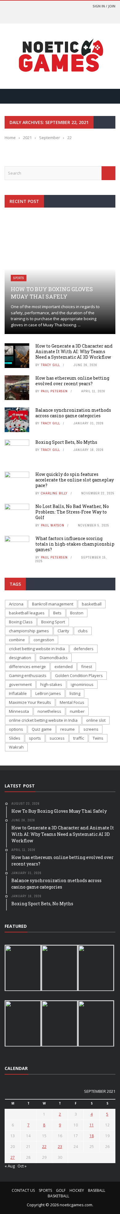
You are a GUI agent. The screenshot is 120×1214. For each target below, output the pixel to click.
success (57, 738)
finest (86, 666)
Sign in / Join (104, 6)
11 (92, 1125)
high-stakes (51, 684)
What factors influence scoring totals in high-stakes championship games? (74, 543)
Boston (76, 613)
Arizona (16, 604)
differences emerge (27, 666)
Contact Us (23, 1190)
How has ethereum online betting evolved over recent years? (72, 380)
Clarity (63, 631)
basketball (92, 604)
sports (35, 738)
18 (92, 1135)
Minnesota (19, 711)
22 (44, 1146)
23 (60, 1146)
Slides (14, 738)
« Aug (10, 1166)
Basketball (58, 1196)
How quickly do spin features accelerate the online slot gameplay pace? (74, 479)
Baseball (96, 1190)
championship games (29, 631)
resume (67, 729)
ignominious (82, 684)
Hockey (77, 1190)
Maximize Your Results (30, 702)
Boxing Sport (53, 622)
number (77, 711)
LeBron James (48, 693)
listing (75, 693)
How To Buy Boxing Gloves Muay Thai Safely (52, 292)
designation (20, 657)
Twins (98, 738)
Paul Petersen (54, 391)
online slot (96, 720)
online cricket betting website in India (43, 720)
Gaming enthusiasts (27, 675)
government (20, 684)
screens (90, 729)
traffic (78, 738)
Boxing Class (21, 622)
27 (12, 1157)
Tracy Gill (50, 365)
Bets (57, 613)
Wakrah (16, 747)
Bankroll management (52, 604)
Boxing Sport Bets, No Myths (66, 442)
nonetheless (49, 711)
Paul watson (52, 525)
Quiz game (42, 729)
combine (17, 639)
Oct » (22, 1166)
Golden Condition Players (79, 675)
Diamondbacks (54, 657)
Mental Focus (72, 702)
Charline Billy (54, 493)
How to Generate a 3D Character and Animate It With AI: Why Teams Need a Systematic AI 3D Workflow (74, 351)
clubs (83, 631)
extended (63, 666)
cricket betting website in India (37, 648)
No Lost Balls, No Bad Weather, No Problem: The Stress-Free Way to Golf (72, 511)
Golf (61, 1190)
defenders (84, 648)
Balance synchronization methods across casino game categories (73, 413)
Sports (18, 278)
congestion (44, 639)
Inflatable (18, 693)
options (16, 729)
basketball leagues (27, 613)
